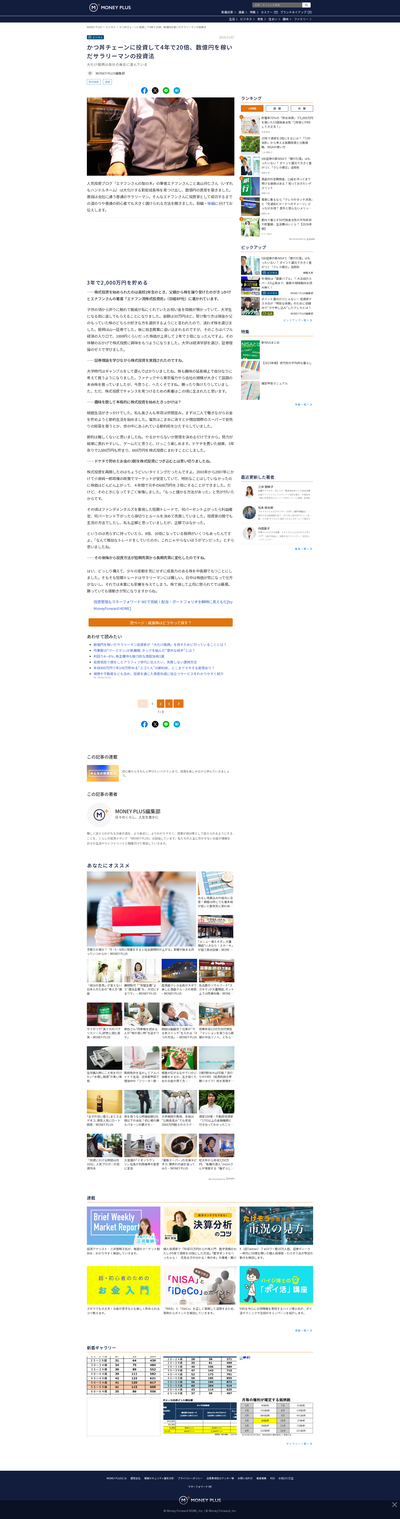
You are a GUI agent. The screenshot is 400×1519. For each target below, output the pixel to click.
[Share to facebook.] (144, 90)
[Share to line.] (166, 90)
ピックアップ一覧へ (296, 320)
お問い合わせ (245, 1478)
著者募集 (261, 1478)
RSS (272, 1478)
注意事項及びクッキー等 (220, 1478)
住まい (273, 19)
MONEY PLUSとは (117, 1478)
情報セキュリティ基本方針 (159, 1478)
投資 (107, 81)
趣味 (286, 19)
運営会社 (135, 1478)
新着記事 (227, 12)
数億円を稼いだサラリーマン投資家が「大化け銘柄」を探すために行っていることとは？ (160, 644)
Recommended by (217, 1179)
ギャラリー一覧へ (298, 1443)
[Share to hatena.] (177, 90)
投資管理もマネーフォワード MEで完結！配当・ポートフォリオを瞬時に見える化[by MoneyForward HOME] (163, 605)
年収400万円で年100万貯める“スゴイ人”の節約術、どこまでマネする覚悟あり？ (154, 667)
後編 (211, 203)
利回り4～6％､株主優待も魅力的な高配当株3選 (129, 656)
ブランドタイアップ (295, 12)
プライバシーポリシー (190, 1478)
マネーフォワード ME (200, 1486)
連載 (241, 12)
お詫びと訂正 (286, 1478)
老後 (260, 19)
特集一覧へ (302, 404)
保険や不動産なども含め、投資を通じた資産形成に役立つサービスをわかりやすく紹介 (159, 673)
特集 (253, 12)
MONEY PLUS (94, 27)
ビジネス (246, 19)
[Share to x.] (155, 90)
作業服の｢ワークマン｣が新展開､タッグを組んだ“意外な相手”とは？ (144, 650)
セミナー (269, 12)
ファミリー (301, 19)
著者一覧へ (302, 548)
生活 (232, 19)
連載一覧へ (302, 1330)
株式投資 (94, 81)
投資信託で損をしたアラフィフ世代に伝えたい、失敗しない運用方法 (145, 661)
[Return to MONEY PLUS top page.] (110, 7)
